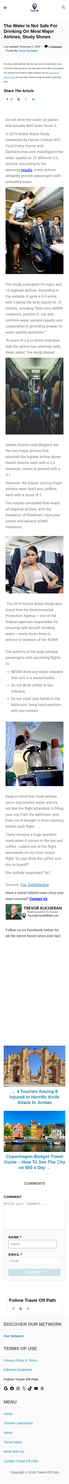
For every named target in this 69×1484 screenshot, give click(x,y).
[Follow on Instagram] (27, 1308)
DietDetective (38, 884)
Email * (15, 1254)
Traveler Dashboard (18, 1423)
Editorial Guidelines (18, 1370)
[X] (24, 1389)
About (8, 1432)
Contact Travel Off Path (21, 1461)
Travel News (13, 1442)
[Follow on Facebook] (12, 1308)
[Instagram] (18, 1389)
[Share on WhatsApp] (25, 99)
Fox (23, 884)
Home (8, 1414)
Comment (13, 1197)
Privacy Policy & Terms (20, 1360)
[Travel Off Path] (34, 8)
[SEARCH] (63, 7)
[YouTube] (36, 1389)
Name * (14, 1237)
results (26, 170)
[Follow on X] (20, 1308)
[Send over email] (32, 99)
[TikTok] (30, 1389)
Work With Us (14, 1451)
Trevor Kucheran (28, 50)
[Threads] (42, 1389)
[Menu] (5, 8)
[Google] (6, 1389)
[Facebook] (12, 1389)
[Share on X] (18, 99)
